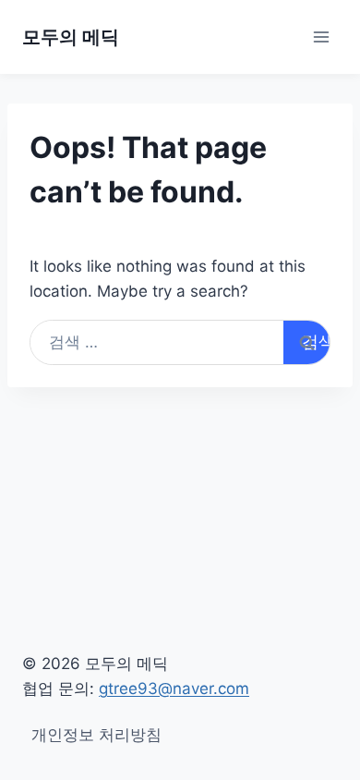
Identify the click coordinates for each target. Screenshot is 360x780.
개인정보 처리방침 (96, 734)
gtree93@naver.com (174, 688)
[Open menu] (321, 36)
